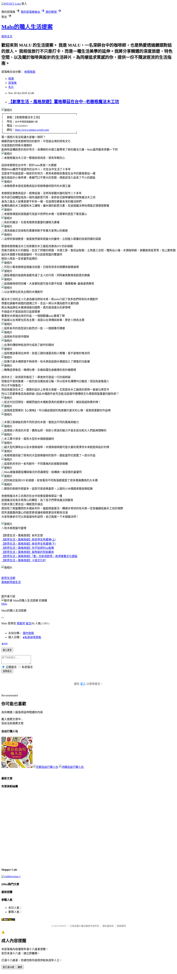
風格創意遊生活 (11, 582)
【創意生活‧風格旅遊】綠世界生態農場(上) (28, 539)
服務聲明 (121, 926)
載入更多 (7, 650)
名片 (11, 87)
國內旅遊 (28, 633)
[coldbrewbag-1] (11, 876)
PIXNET (63, 926)
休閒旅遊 (29, 71)
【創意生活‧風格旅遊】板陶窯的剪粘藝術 (27, 552)
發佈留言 (7, 671)
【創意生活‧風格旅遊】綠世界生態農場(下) (28, 543)
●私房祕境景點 (32, 637)
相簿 (11, 78)
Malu (4, 603)
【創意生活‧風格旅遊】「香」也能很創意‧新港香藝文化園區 (39, 556)
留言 (28, 623)
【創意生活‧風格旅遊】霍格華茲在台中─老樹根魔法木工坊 (63, 101)
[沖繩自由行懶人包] (71, 766)
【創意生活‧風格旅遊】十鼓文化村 (23, 560)
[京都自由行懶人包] (45, 766)
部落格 (12, 82)
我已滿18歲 (8, 967)
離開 (20, 967)
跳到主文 (6, 36)
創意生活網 (8, 578)
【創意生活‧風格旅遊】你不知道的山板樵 (27, 547)
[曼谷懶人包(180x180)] (16, 766)
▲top (4, 643)
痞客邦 (21, 623)
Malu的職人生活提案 (27, 27)
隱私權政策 (108, 926)
